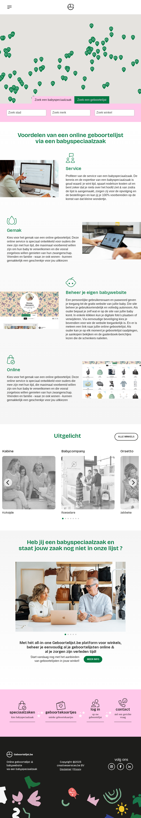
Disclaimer (65, 769)
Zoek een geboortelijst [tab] (91, 99)
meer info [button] (93, 659)
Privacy (77, 769)
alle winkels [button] (126, 436)
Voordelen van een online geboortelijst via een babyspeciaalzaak (70, 138)
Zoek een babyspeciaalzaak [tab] (53, 99)
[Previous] (8, 482)
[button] (111, 29)
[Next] (133, 482)
